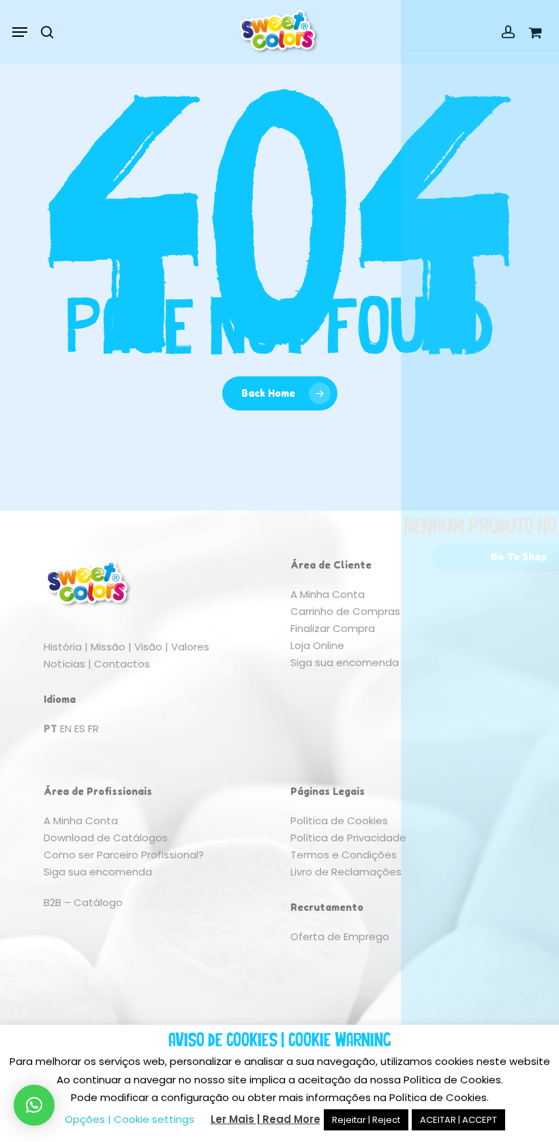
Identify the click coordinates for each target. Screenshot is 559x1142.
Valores (190, 647)
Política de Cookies (339, 820)
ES (79, 728)
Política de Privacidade (348, 837)
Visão (148, 647)
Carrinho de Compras (345, 611)
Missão (108, 647)
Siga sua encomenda (344, 662)
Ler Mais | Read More (265, 1119)
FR (93, 728)
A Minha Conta (327, 594)
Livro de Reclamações (346, 872)
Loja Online (317, 645)
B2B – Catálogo (83, 902)
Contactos (122, 664)
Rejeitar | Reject (366, 1119)
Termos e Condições (343, 854)
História (63, 647)
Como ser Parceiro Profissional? (124, 854)
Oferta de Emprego (339, 936)
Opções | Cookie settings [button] (129, 1119)
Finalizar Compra (332, 628)
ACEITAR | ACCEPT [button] (458, 1119)
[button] (19, 32)
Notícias (64, 664)
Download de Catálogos (106, 837)
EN (66, 728)
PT (50, 728)
